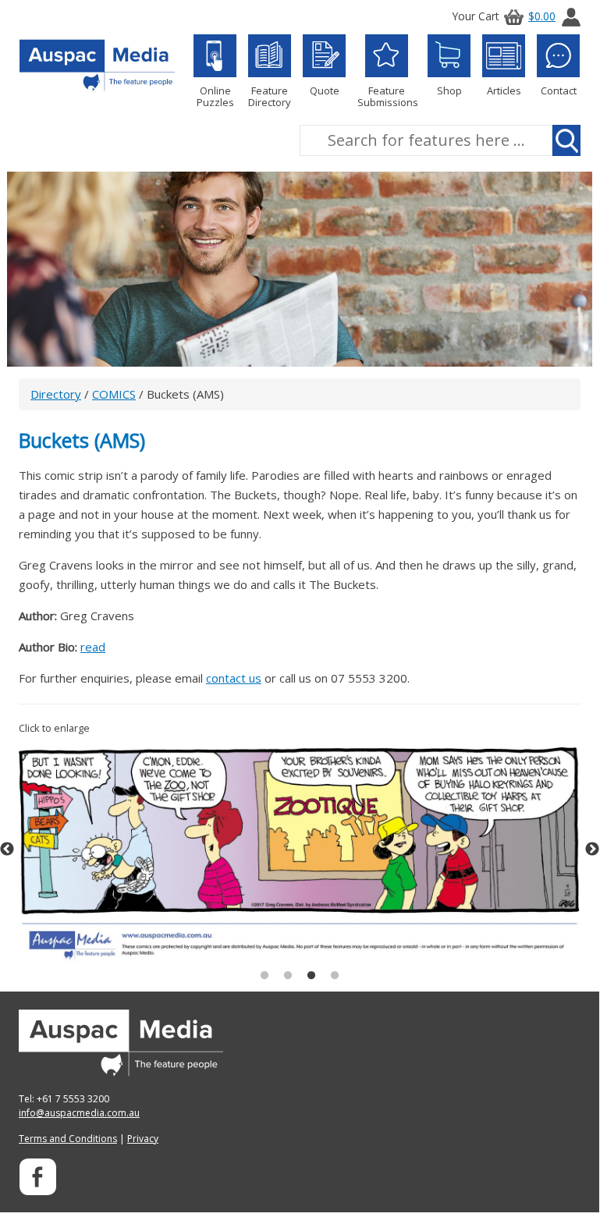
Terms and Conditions (68, 1138)
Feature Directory (269, 95)
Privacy (142, 1138)
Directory (55, 394)
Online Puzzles (215, 95)
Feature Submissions (386, 95)
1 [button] (264, 976)
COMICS (114, 394)
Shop (449, 90)
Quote (324, 90)
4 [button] (335, 976)
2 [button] (288, 976)
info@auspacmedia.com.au (79, 1112)
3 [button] (311, 976)
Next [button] (592, 849)
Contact (559, 90)
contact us (233, 678)
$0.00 (542, 16)
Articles (504, 90)
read (92, 647)
